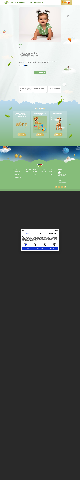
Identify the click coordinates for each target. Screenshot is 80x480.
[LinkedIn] (28, 65)
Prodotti (12, 2)
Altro (20, 91)
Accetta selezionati (40, 248)
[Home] (6, 2)
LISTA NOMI (21, 134)
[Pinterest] (23, 65)
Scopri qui (40, 134)
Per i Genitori (36, 169)
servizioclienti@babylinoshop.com (62, 182)
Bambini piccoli (28, 172)
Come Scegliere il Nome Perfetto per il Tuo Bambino (22, 115)
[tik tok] (56, 187)
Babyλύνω (50, 172)
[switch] (35, 245)
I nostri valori (43, 172)
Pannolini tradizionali (17, 171)
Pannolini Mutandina (16, 172)
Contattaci (40, 2)
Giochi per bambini (52, 171)
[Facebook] (24, 65)
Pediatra (50, 174)
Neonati (27, 171)
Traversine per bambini (17, 177)
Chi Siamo (43, 169)
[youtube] (65, 187)
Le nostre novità (43, 171)
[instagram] (62, 187)
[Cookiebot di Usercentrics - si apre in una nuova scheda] (54, 230)
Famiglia (34, 174)
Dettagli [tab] (40, 233)
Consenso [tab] (27, 233)
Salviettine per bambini (17, 178)
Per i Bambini (28, 169)
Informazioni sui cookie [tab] (52, 233)
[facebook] (59, 187)
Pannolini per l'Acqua (17, 174)
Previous (16, 85)
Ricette (50, 175)
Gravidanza (35, 171)
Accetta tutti (52, 248)
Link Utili (51, 169)
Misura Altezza (58, 113)
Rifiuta (28, 248)
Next (64, 85)
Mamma (34, 172)
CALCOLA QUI (58, 134)
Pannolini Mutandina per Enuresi (18, 175)
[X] (26, 65)
